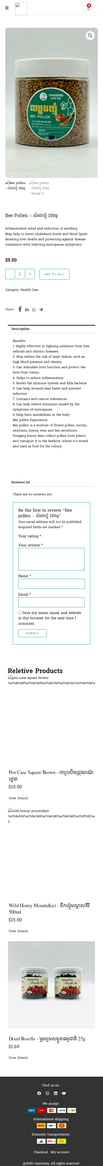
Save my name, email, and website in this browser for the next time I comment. (49, 618)
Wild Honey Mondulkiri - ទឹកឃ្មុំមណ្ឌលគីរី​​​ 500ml (49, 908)
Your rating (29, 536)
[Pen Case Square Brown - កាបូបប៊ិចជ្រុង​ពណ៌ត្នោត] (51, 718)
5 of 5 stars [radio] (64, 537)
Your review (30, 545)
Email (24, 594)
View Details (18, 798)
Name (24, 576)
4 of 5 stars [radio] (60, 537)
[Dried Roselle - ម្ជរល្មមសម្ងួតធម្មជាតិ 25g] (51, 985)
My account (60, 1152)
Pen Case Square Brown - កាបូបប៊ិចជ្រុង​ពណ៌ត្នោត (51, 775)
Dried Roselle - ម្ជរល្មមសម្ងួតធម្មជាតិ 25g (47, 1038)
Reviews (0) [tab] (21, 482)
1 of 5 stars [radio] (45, 537)
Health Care (29, 290)
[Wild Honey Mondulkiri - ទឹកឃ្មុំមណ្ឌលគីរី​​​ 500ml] (51, 852)
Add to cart (54, 274)
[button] (90, 35)
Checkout (41, 1152)
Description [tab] (21, 329)
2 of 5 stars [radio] (50, 537)
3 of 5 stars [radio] (54, 537)
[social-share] (20, 309)
